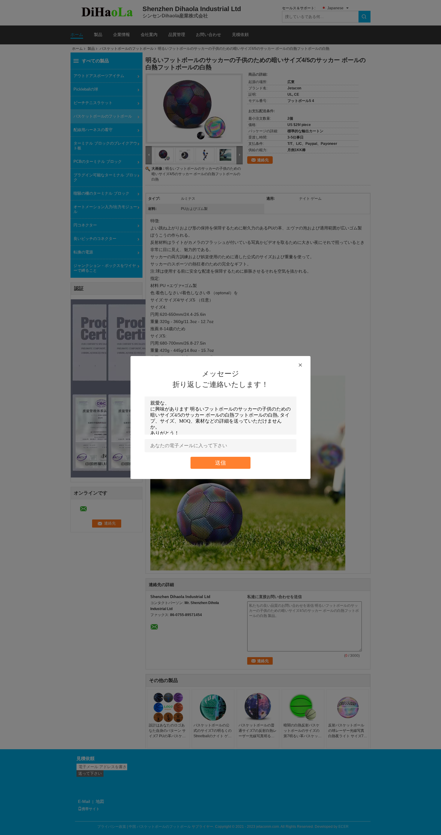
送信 (220, 462)
